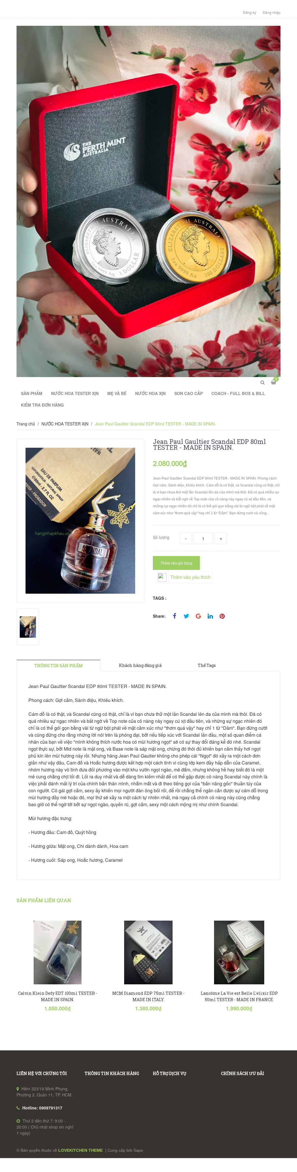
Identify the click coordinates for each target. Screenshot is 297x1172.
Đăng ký (249, 12)
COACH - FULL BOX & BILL (238, 393)
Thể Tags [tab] (207, 665)
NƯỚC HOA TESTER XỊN (64, 424)
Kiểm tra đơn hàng (42, 405)
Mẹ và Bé (116, 393)
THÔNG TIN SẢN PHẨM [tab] (58, 665)
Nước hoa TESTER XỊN (75, 393)
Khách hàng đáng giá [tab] (140, 665)
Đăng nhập (271, 12)
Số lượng (161, 537)
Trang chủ (26, 424)
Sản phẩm (31, 393)
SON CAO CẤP (188, 393)
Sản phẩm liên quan (44, 900)
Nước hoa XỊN (150, 393)
